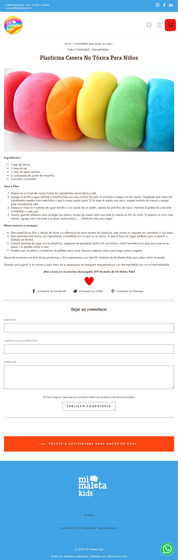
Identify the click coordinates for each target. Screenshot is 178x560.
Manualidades (100, 49)
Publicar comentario (89, 406)
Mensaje (10, 362)
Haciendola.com (117, 556)
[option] (77, 5)
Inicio (67, 44)
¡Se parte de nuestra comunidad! (89, 528)
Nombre (10, 320)
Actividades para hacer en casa (92, 44)
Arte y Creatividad (78, 49)
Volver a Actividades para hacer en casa (92, 444)
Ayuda (89, 515)
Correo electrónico (20, 340)
